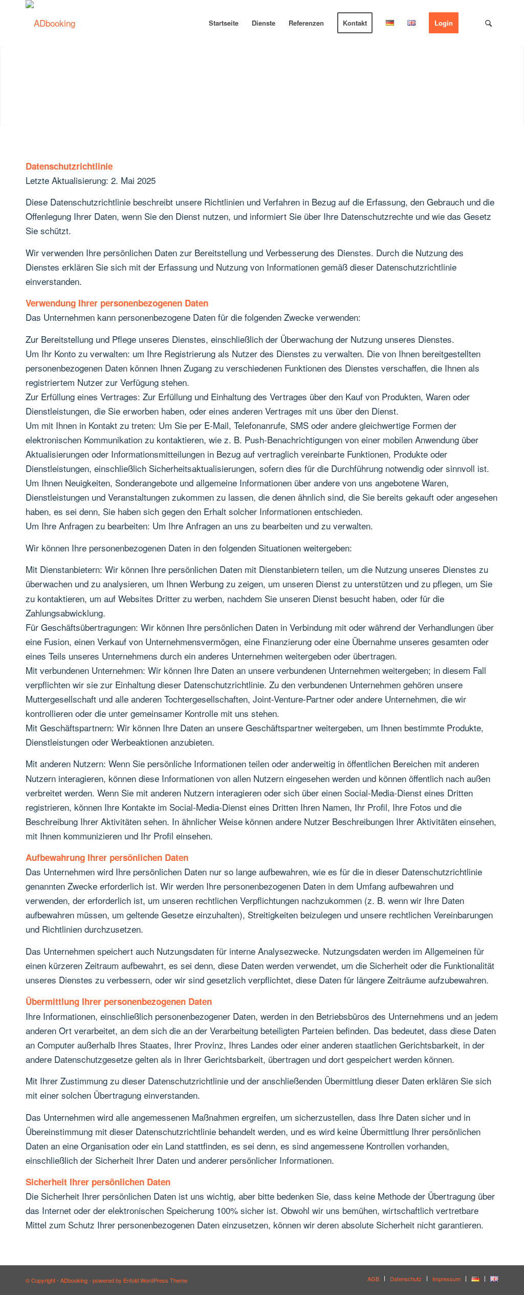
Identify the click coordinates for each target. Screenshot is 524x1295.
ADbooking (74, 1280)
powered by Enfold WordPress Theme (140, 1280)
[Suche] (488, 23)
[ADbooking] (50, 23)
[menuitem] (223, 23)
